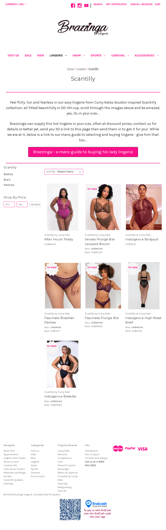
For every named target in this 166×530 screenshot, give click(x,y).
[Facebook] (73, 5)
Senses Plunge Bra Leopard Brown (99, 241)
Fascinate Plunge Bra (102, 318)
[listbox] (70, 171)
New (40, 55)
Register (147, 4)
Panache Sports (67, 465)
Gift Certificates (116, 4)
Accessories (145, 55)
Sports (96, 55)
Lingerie (57, 55)
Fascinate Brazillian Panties (59, 320)
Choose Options (62, 210)
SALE (28, 55)
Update (35, 204)
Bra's (7, 179)
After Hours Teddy (58, 239)
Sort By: (50, 171)
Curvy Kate (64, 450)
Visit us (13, 55)
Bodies (8, 174)
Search (97, 4)
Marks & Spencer (68, 472)
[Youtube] (86, 5)
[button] (83, 152)
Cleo (60, 461)
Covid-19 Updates (13, 480)
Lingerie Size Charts (15, 458)
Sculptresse (64, 458)
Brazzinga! (63, 469)
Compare (61, 204)
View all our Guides (14, 469)
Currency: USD (14, 4)
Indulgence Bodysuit (141, 239)
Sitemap (8, 483)
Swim (77, 55)
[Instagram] (80, 5)
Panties (9, 185)
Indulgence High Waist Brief (143, 320)
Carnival (118, 55)
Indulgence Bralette (60, 396)
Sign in (134, 4)
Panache (62, 454)
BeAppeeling (64, 487)
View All (62, 490)
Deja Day (63, 483)
